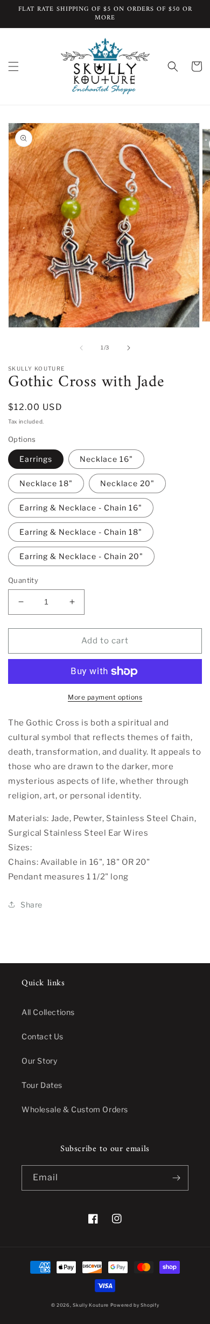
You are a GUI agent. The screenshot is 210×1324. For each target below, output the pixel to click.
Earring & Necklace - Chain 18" (80, 531)
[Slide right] (129, 348)
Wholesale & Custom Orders (75, 1109)
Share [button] (31, 904)
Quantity (23, 580)
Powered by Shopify (134, 1305)
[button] (13, 66)
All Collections (48, 1012)
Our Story (39, 1060)
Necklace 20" (127, 483)
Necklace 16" (106, 458)
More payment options (105, 697)
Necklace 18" (46, 483)
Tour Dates (42, 1085)
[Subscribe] (176, 1178)
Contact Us (43, 1036)
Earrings (35, 458)
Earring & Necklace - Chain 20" (81, 556)
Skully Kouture (91, 1305)
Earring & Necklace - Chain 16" (80, 507)
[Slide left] (81, 348)
